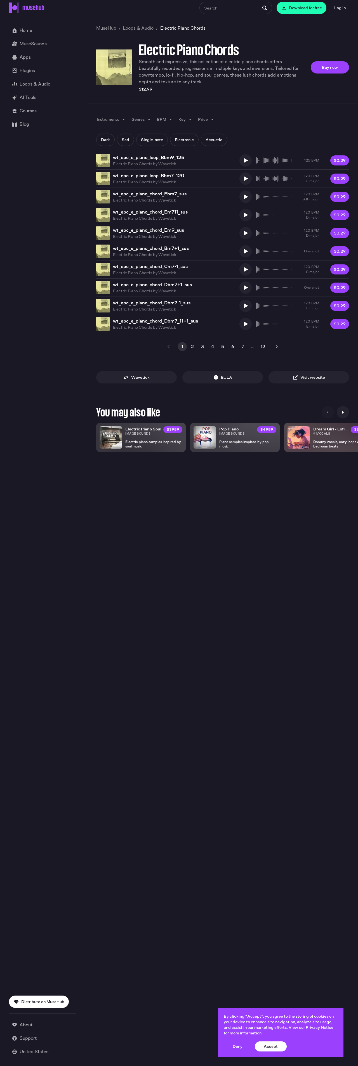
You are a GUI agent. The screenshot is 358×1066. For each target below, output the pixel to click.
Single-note (152, 139)
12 (263, 346)
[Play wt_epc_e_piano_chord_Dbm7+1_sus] (245, 287)
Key (182, 119)
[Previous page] (168, 346)
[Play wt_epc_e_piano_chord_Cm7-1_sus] (245, 269)
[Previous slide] (328, 412)
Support (28, 1038)
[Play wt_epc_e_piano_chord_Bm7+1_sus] (245, 251)
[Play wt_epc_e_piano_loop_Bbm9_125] (245, 160)
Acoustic (214, 139)
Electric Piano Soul (143, 429)
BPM (161, 119)
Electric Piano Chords (132, 163)
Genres (138, 119)
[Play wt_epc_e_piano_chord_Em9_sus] (245, 233)
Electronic (184, 139)
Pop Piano (229, 429)
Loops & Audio (138, 28)
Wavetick (167, 163)
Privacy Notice (319, 1027)
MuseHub (106, 28)
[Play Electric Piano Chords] (114, 67)
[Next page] (276, 346)
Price (203, 119)
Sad (125, 139)
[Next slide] (343, 412)
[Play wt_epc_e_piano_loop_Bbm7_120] (245, 178)
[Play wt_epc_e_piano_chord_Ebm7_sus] (245, 197)
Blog (24, 124)
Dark (105, 139)
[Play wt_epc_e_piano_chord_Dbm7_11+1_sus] (245, 324)
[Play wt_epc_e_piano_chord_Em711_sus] (245, 215)
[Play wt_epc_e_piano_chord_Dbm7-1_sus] (245, 306)
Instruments (108, 119)
